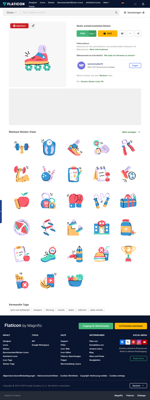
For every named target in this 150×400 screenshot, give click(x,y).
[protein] (128, 227)
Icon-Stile (65, 349)
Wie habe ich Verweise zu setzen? (119, 55)
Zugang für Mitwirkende (96, 326)
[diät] (22, 201)
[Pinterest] (133, 342)
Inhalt (6, 335)
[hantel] (22, 147)
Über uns (93, 341)
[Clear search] (110, 12)
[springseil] (101, 201)
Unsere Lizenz (95, 349)
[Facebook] (122, 342)
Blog (91, 352)
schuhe (61, 310)
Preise (32, 6)
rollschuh (82, 310)
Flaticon (130, 395)
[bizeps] (22, 174)
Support (64, 341)
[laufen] (75, 147)
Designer (33, 2)
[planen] (22, 254)
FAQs (63, 345)
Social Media (140, 335)
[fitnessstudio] (101, 227)
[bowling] (48, 174)
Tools (35, 335)
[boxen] (75, 201)
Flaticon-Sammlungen (71, 356)
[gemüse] (75, 280)
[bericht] (75, 174)
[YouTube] (144, 342)
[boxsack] (75, 254)
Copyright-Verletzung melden (93, 376)
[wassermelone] (22, 227)
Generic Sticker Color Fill (92, 81)
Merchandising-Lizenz (71, 364)
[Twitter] (127, 342)
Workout (103, 75)
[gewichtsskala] (48, 147)
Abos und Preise (96, 356)
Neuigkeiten (94, 360)
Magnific (119, 395)
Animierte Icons (93, 2)
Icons (42, 2)
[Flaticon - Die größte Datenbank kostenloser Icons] (13, 4)
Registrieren (138, 358)
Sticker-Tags (9, 364)
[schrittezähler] (48, 254)
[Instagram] (139, 342)
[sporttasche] (128, 201)
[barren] (48, 227)
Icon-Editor (66, 352)
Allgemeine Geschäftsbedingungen (19, 376)
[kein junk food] (101, 254)
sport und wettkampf (20, 310)
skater (71, 310)
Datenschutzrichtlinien (47, 376)
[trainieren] (75, 227)
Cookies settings (117, 376)
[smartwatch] (101, 147)
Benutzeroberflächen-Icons (70, 2)
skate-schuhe (96, 310)
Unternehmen (96, 335)
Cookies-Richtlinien (69, 376)
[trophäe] (128, 254)
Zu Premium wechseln (131, 326)
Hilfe (63, 335)
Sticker (51, 2)
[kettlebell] (48, 201)
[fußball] (128, 174)
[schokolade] (22, 280)
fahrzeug (50, 310)
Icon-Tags (7, 360)
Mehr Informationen (99, 49)
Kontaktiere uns (96, 345)
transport (37, 310)
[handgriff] (128, 147)
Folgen (64, 360)
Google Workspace (40, 345)
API (33, 341)
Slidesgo (141, 395)
